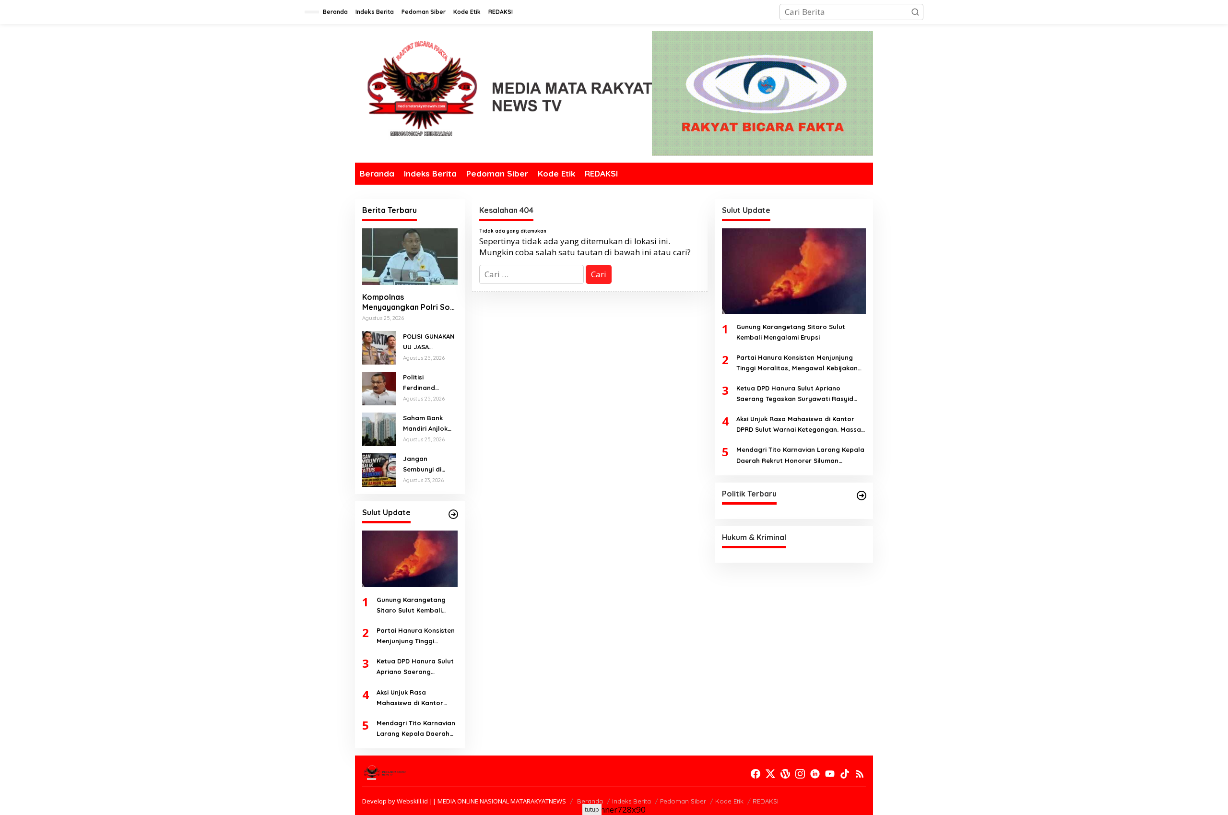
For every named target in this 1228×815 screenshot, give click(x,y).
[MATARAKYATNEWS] (503, 95)
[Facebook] (755, 774)
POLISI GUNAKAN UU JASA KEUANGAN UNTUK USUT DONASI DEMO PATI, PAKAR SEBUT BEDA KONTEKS (429, 342)
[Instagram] (800, 774)
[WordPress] (785, 774)
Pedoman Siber (683, 801)
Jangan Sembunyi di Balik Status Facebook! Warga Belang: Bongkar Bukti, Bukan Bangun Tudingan (426, 464)
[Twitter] (770, 774)
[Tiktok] (844, 774)
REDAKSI (766, 801)
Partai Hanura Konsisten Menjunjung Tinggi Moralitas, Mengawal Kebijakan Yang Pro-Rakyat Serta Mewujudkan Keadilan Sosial (416, 636)
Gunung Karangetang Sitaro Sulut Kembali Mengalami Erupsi (411, 605)
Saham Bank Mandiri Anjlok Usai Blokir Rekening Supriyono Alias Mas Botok (427, 424)
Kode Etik (729, 801)
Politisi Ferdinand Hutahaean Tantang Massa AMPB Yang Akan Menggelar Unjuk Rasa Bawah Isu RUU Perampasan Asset (430, 383)
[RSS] (859, 774)
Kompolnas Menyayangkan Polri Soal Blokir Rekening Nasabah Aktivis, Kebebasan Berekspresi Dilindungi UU (409, 302)
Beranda (590, 801)
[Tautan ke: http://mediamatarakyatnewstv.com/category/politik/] (861, 495)
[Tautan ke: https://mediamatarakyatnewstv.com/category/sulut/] (453, 514)
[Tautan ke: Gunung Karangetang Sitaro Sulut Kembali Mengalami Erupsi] (410, 559)
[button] (915, 12)
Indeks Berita (631, 801)
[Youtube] (830, 774)
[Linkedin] (815, 774)
